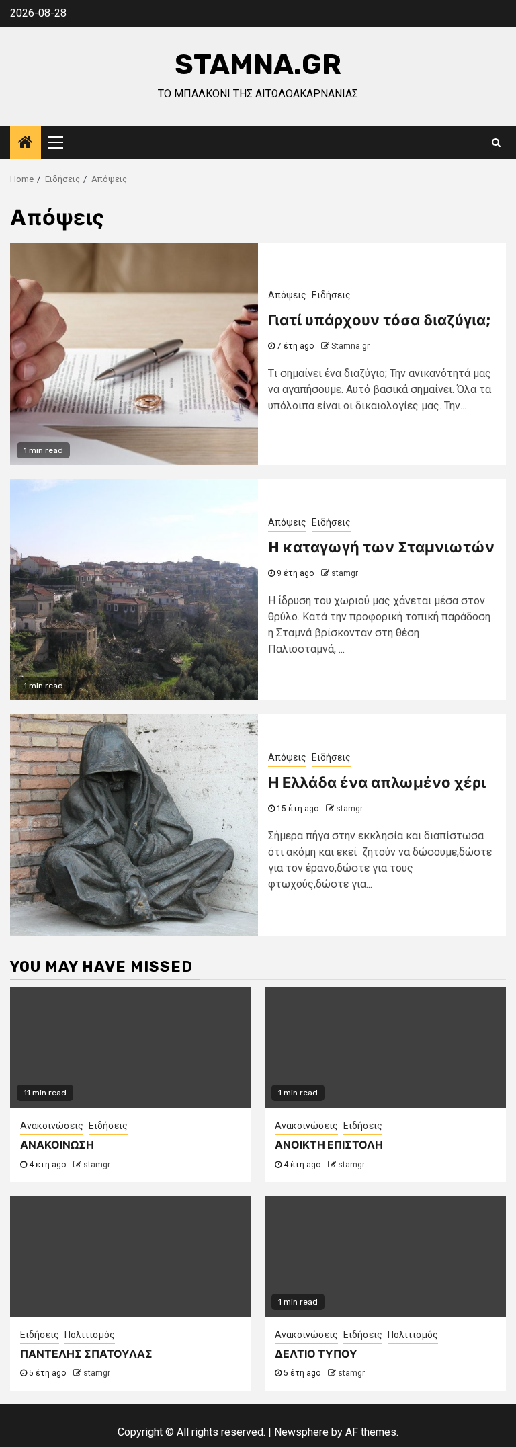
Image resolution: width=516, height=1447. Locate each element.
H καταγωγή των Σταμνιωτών (381, 547)
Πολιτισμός (89, 1334)
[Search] (496, 142)
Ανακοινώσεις (51, 1125)
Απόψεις (287, 295)
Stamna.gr (258, 64)
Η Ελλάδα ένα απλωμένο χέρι (377, 783)
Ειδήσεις (331, 295)
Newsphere (301, 1431)
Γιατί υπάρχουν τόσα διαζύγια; (379, 320)
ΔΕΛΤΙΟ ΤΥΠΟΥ (316, 1354)
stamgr (344, 573)
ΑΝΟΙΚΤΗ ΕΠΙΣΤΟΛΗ (329, 1145)
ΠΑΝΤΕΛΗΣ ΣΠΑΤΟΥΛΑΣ (86, 1354)
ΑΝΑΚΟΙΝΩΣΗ (57, 1145)
